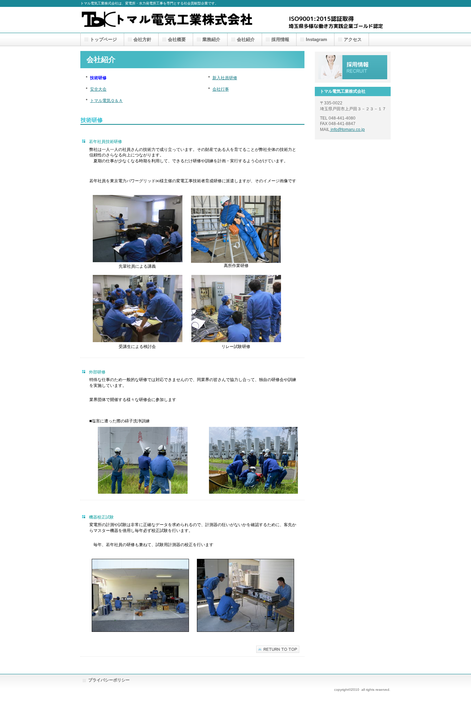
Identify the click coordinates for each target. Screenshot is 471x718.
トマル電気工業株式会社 (167, 20)
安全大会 (98, 89)
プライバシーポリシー (109, 680)
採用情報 (352, 67)
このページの (277, 649)
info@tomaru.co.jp (347, 129)
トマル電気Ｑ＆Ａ (106, 100)
